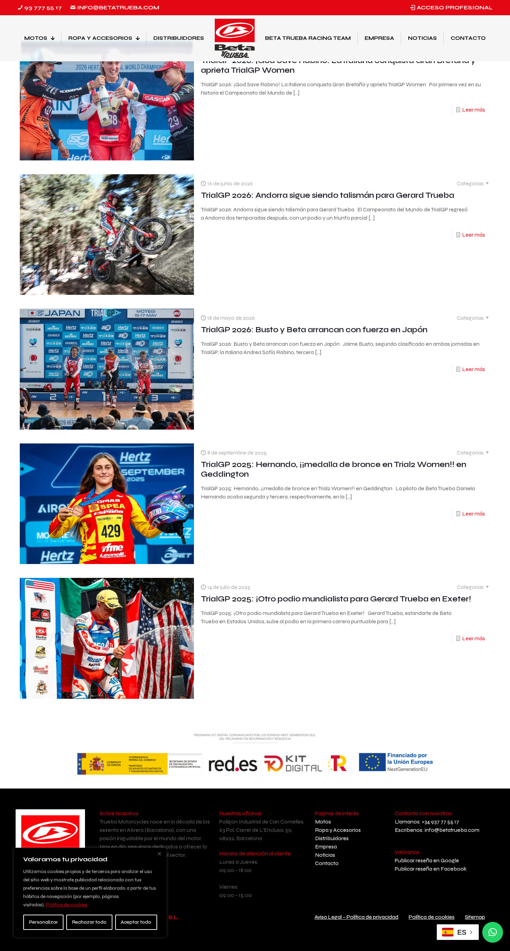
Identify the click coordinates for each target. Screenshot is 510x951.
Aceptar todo (136, 922)
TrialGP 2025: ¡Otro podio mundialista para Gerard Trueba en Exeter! (336, 599)
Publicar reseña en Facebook (431, 868)
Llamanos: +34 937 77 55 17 (427, 821)
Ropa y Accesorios (338, 830)
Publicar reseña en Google (427, 860)
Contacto (327, 863)
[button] (492, 932)
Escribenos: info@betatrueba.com (437, 830)
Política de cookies (66, 905)
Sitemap (475, 917)
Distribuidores (332, 838)
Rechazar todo (89, 922)
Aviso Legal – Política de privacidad (356, 917)
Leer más (473, 109)
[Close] (159, 853)
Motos (323, 821)
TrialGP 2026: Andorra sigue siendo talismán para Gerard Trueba (327, 195)
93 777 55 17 (43, 7)
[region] (90, 892)
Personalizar (43, 922)
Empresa (326, 846)
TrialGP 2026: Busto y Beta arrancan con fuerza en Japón (314, 329)
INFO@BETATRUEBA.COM (118, 7)
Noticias (325, 855)
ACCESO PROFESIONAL (455, 7)
